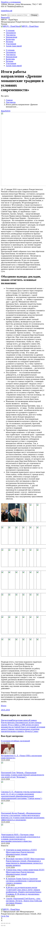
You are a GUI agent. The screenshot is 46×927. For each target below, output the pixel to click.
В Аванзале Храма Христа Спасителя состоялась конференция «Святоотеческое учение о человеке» (23, 881)
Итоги (3, 706)
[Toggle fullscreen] (7, 923)
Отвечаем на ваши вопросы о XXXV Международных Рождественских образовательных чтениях (21, 852)
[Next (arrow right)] (4, 925)
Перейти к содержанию (11, 2)
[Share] (4, 923)
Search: (4, 15)
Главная (9, 100)
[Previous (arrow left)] (2, 925)
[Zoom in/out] (9, 923)
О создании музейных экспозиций (15, 741)
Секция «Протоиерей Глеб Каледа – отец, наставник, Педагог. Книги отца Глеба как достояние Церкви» (24, 900)
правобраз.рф (6, 11)
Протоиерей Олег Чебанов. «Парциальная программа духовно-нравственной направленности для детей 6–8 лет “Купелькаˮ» (22, 775)
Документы (11, 102)
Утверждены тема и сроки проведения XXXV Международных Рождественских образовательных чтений (25, 872)
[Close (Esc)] (2, 923)
